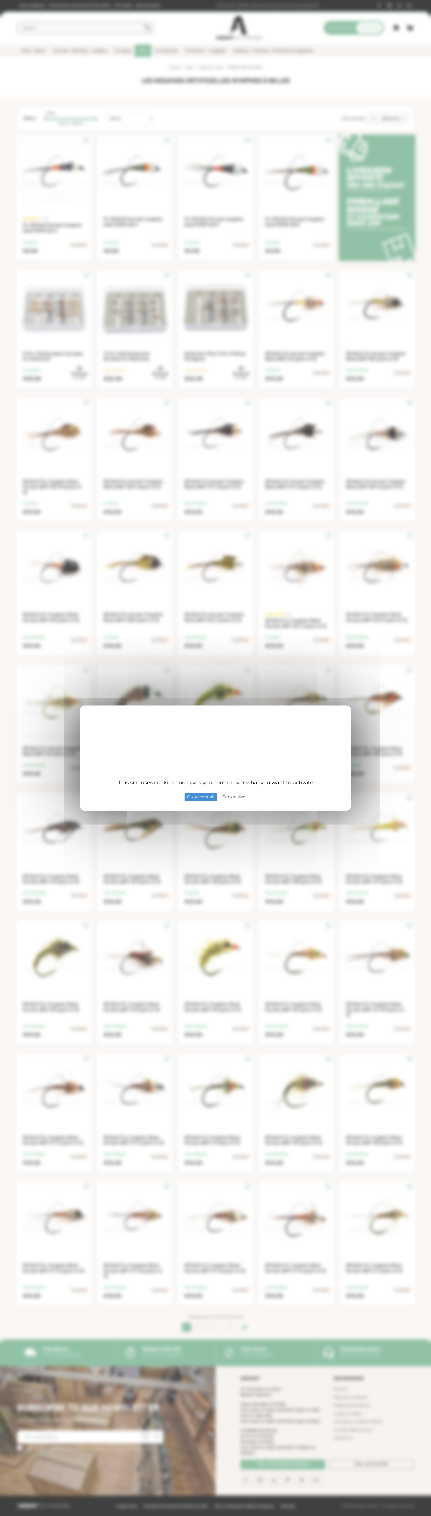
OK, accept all (201, 797)
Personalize (233, 797)
